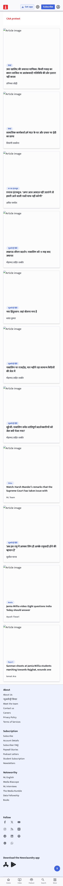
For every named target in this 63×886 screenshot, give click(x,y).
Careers (7, 713)
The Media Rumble (12, 791)
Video (20, 881)
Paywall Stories (10, 750)
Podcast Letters (11, 754)
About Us (7, 695)
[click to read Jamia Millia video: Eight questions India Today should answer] (31, 581)
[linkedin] (12, 836)
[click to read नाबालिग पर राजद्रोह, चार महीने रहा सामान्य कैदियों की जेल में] (31, 342)
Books (6, 800)
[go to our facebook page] (5, 822)
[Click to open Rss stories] (12, 829)
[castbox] (5, 843)
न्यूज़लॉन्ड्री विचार (10, 699)
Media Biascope (11, 782)
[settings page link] (37, 7)
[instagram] (5, 829)
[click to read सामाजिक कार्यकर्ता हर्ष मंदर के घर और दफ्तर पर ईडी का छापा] (31, 108)
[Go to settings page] (57, 868)
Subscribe (48, 7)
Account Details (11, 741)
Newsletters (9, 763)
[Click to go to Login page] (58, 7)
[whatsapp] (12, 843)
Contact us (8, 708)
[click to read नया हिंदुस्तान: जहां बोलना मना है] (31, 286)
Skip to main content (17, 20)
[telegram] (5, 836)
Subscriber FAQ (10, 745)
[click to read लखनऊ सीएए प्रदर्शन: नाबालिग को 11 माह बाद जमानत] (31, 227)
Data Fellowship (11, 796)
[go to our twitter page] (12, 822)
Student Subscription (14, 759)
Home (8, 881)
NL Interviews (10, 786)
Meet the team (10, 704)
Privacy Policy (9, 717)
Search (43, 882)
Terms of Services (12, 722)
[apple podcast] (19, 829)
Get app (29, 7)
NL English (8, 777)
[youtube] (19, 822)
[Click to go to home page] (5, 7)
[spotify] (19, 836)
